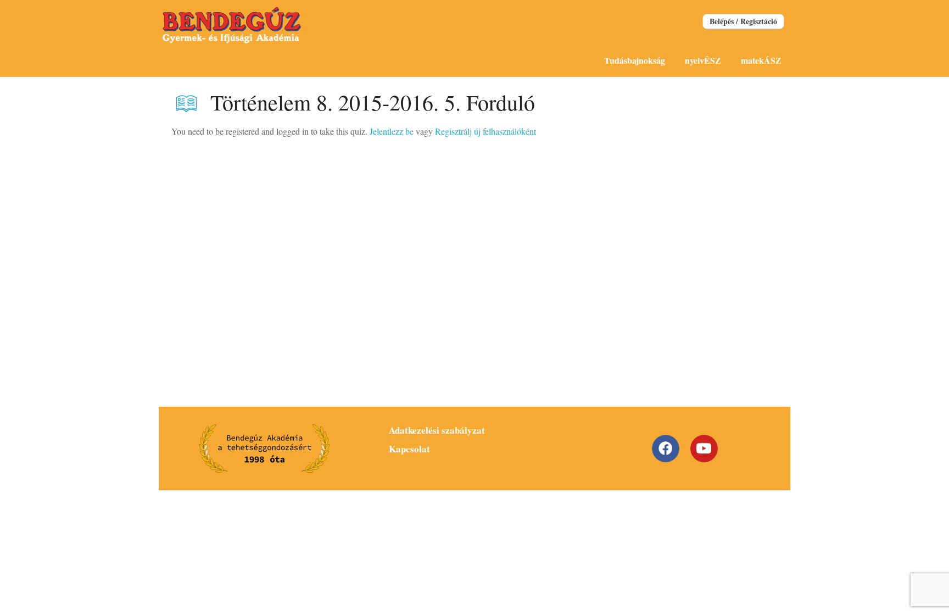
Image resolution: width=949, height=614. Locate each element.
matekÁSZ (761, 60)
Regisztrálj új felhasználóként (485, 131)
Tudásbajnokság (634, 60)
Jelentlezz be (392, 131)
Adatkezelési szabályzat (437, 430)
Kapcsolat (409, 449)
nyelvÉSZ (703, 60)
